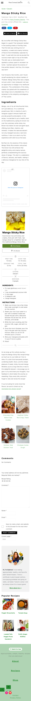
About (15, 661)
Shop (15, 680)
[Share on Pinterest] (15, 28)
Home (3, 8)
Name (4, 510)
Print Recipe (23, 33)
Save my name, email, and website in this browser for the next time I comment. (17, 526)
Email (4, 517)
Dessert (9, 8)
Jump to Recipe (11, 33)
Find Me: (8, 690)
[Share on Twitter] (9, 28)
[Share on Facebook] (4, 28)
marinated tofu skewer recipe (11, 389)
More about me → (16, 588)
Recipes (15, 671)
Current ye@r (6, 536)
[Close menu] (8, 687)
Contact (15, 695)
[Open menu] (2, 690)
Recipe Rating (6, 479)
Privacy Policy (15, 697)
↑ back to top (15, 649)
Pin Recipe (16, 250)
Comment (5, 485)
